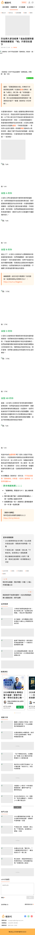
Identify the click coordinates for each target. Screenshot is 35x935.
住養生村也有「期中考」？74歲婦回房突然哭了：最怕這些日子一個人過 (23, 850)
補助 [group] (25, 13)
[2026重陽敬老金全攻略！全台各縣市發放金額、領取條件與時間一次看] (7, 819)
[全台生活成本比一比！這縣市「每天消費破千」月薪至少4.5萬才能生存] (7, 799)
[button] (32, 2)
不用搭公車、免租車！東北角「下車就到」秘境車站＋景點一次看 (23, 829)
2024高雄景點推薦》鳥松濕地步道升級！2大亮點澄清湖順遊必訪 (24, 653)
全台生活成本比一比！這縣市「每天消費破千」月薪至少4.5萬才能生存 (23, 798)
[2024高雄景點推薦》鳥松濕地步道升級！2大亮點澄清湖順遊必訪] (7, 654)
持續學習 (14, 7)
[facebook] (25, 916)
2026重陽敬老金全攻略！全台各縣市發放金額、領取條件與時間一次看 (23, 818)
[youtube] (31, 916)
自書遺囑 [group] (18, 13)
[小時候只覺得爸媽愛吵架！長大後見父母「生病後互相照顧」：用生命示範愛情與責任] (7, 611)
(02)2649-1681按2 (13, 923)
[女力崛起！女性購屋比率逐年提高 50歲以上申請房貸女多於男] (7, 622)
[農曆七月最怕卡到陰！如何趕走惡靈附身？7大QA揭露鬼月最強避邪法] (7, 725)
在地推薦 (22, 7)
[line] (28, 916)
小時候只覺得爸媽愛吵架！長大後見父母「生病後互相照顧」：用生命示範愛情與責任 (23, 611)
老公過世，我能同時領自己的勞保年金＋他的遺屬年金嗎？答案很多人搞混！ (23, 861)
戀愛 (27, 571)
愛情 (13, 571)
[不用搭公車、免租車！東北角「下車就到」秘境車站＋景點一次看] (7, 830)
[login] (29, 2)
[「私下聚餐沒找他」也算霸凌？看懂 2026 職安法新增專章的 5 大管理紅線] (7, 756)
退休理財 (5, 7)
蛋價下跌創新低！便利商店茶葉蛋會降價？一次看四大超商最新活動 (23, 642)
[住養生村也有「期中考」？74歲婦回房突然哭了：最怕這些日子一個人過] (7, 851)
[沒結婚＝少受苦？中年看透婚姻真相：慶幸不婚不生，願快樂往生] (7, 788)
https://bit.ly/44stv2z (12, 518)
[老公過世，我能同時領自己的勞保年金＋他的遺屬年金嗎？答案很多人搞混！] (7, 861)
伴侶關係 (20, 571)
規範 (2, 897)
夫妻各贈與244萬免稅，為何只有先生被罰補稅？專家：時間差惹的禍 (24, 734)
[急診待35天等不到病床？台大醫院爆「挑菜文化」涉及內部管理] (7, 767)
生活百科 (30, 7)
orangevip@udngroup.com (15, 920)
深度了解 (24, 707)
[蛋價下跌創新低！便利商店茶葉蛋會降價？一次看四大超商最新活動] (7, 643)
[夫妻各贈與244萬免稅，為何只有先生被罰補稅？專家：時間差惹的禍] (7, 735)
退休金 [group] (11, 13)
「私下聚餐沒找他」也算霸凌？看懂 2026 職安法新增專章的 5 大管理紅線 (23, 756)
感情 (4, 574)
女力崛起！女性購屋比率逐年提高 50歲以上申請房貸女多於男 (23, 621)
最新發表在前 (29, 904)
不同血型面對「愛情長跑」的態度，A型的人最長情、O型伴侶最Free (17, 478)
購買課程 (24, 2)
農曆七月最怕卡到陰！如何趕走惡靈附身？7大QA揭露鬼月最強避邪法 (23, 724)
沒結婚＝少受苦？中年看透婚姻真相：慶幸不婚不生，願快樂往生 (23, 788)
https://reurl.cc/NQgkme (13, 282)
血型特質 (5, 571)
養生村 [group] (4, 13)
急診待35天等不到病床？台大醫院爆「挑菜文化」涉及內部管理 (23, 766)
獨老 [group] (31, 13)
